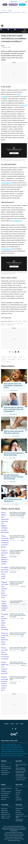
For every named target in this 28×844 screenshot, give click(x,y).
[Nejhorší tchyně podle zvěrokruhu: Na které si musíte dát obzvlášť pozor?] (5, 683)
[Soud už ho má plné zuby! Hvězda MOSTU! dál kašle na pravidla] (5, 638)
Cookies (21, 835)
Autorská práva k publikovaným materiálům (13, 832)
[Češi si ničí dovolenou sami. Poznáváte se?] (14, 492)
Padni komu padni (4, 795)
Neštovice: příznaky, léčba (6, 766)
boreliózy (23, 105)
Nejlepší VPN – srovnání (5, 816)
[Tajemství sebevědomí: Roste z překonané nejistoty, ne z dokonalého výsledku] (5, 557)
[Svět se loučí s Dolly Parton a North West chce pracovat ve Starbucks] (5, 653)
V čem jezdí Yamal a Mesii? (6, 768)
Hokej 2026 (18, 792)
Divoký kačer (3, 799)
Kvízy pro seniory (4, 770)
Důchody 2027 (18, 812)
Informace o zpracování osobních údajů (11, 835)
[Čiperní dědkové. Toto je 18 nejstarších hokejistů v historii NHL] (5, 667)
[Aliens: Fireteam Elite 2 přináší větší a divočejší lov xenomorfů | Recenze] (5, 541)
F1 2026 (17, 796)
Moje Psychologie (5, 744)
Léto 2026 (19, 761)
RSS (17, 723)
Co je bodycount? (4, 774)
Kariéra (21, 723)
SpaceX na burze (4, 808)
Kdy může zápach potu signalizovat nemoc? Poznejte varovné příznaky (13, 476)
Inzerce (12, 723)
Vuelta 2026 (20, 755)
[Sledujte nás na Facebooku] (12, 729)
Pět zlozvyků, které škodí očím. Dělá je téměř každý (14, 454)
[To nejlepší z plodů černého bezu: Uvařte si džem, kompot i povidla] (5, 573)
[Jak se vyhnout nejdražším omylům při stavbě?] (5, 605)
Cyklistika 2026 (19, 799)
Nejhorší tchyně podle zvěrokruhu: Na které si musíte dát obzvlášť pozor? (18, 678)
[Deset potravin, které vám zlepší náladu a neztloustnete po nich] (14, 376)
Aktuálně (3, 761)
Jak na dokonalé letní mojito (21, 777)
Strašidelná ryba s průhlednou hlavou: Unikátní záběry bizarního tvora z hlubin (18, 615)
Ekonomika (19, 804)
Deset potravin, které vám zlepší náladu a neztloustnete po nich (13, 385)
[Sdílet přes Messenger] (18, 352)
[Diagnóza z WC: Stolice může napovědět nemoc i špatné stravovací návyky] (5, 589)
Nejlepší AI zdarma (4, 812)
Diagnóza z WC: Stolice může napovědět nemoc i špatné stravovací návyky (17, 583)
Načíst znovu (14, 153)
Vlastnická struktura (18, 837)
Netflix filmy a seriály (5, 818)
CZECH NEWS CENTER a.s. (19, 826)
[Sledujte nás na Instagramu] (15, 729)
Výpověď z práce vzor (5, 797)
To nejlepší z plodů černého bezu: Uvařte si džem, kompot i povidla (18, 568)
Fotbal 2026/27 (19, 790)
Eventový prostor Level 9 (15, 753)
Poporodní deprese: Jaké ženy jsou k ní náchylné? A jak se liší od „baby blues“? (13, 409)
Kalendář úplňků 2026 (5, 772)
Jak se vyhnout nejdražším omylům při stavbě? (16, 602)
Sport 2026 (19, 784)
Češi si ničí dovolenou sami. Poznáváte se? (13, 500)
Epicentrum (3, 764)
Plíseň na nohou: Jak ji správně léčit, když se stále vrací (14, 432)
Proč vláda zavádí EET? (5, 793)
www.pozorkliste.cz (6, 182)
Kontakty (6, 723)
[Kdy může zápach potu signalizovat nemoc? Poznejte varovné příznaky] (14, 467)
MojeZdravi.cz (4, 10)
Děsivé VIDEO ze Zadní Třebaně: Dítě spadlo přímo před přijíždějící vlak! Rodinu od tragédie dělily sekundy (18, 514)
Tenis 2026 (18, 794)
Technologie (4, 804)
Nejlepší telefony (4, 810)
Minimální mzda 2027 (20, 814)
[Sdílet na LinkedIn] (15, 352)
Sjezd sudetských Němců (6, 791)
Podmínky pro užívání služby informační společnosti (14, 834)
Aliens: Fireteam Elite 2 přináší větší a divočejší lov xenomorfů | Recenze (17, 537)
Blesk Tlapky (13, 744)
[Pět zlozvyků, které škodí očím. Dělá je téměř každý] (14, 446)
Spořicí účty (18, 810)
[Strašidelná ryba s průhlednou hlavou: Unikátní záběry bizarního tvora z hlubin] (5, 622)
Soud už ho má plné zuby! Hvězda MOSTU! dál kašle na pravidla (18, 633)
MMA (17, 788)
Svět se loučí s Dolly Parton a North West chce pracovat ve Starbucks (18, 648)
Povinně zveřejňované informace (14, 840)
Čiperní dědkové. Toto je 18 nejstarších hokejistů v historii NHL (18, 663)
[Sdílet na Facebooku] (9, 352)
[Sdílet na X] (12, 352)
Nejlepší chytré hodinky (5, 814)
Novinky (10, 10)
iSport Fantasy (8, 747)
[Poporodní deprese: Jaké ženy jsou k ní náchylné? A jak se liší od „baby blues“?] (14, 400)
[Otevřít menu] (26, 2)
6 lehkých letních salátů (20, 779)
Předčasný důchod (19, 808)
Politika (3, 784)
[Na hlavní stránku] (14, 2)
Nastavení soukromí (9, 837)
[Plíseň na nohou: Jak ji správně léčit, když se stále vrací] (14, 424)
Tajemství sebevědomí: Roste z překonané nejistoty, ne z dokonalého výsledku (17, 552)
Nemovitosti (8, 749)
